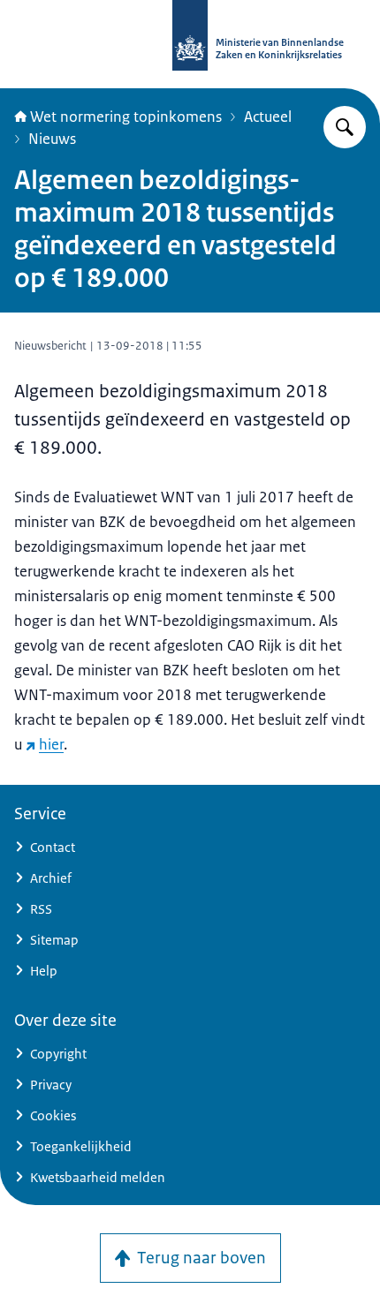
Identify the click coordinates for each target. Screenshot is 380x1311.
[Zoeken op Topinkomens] (344, 127)
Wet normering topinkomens (126, 116)
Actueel (268, 116)
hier (51, 744)
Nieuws (52, 138)
